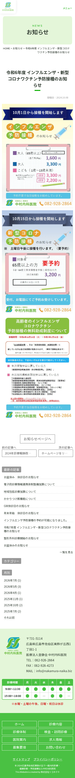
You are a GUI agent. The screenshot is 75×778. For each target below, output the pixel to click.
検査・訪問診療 (55, 731)
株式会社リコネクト (50, 771)
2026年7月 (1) (12, 580)
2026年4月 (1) (12, 593)
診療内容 (55, 724)
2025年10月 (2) (13, 605)
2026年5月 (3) (12, 586)
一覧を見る (66, 552)
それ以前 (9, 617)
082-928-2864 (44, 660)
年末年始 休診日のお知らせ (21, 513)
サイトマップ (21, 759)
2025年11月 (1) (13, 599)
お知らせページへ (37, 438)
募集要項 (19, 747)
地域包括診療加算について (20, 491)
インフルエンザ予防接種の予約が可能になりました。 (36, 520)
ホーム (19, 724)
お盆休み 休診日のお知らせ (21, 477)
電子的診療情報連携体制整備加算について (29, 484)
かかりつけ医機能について (20, 499)
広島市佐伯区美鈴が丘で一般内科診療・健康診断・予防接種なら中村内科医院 (40, 767)
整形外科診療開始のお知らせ (21, 538)
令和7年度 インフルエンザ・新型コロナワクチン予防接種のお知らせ (37, 529)
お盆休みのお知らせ (16, 545)
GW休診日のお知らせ (17, 506)
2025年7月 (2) (12, 611)
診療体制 (19, 731)
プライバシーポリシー (47, 759)
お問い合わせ (55, 747)
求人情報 (55, 739)
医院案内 (19, 739)
